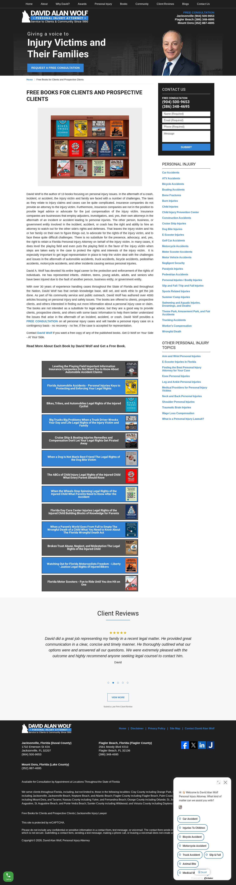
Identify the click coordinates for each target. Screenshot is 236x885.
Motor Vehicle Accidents (177, 257)
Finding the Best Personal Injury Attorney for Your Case (181, 369)
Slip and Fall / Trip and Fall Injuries (183, 285)
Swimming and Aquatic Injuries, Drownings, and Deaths (181, 304)
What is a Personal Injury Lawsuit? (183, 419)
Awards (82, 4)
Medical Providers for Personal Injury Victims (184, 389)
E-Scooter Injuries (173, 234)
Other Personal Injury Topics (185, 345)
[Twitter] (193, 745)
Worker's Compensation (177, 326)
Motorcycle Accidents (175, 246)
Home (29, 4)
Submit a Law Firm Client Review (118, 707)
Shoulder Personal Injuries (178, 401)
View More (118, 697)
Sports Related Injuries (176, 291)
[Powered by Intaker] (209, 878)
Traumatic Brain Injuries (176, 407)
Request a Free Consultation (55, 67)
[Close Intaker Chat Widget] (225, 782)
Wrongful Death (171, 331)
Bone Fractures (171, 195)
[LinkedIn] (202, 745)
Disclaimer (137, 728)
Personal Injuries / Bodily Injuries (182, 280)
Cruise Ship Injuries (174, 223)
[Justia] (210, 745)
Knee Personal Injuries (176, 376)
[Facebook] (185, 745)
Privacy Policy (156, 728)
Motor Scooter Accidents (177, 251)
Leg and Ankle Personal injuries (181, 382)
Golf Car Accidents (173, 240)
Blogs (185, 4)
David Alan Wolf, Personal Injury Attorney (66, 840)
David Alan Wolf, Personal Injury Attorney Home (55, 16)
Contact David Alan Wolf (199, 728)
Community (142, 4)
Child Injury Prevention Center (180, 212)
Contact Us (203, 4)
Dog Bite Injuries (172, 229)
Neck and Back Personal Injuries (182, 396)
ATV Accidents (171, 178)
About (44, 4)
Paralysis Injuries (172, 268)
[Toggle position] (218, 782)
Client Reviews (165, 4)
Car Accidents (170, 172)
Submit (186, 147)
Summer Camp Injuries (176, 297)
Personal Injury (103, 4)
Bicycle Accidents (173, 184)
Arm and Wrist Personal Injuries (181, 356)
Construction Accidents (176, 218)
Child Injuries (170, 206)
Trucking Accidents (174, 320)
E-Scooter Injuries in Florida (179, 361)
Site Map (175, 728)
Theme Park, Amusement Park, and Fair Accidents (186, 313)
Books (123, 4)
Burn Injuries (170, 201)
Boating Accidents (173, 189)
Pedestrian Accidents (175, 274)
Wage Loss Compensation (178, 413)
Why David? (63, 4)
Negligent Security (173, 263)
